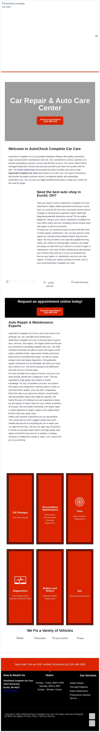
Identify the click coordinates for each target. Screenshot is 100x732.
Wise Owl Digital (15, 716)
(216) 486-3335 (77, 664)
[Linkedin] (92, 716)
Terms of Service (47, 716)
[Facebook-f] (92, 723)
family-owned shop (26, 170)
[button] (7, 639)
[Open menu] (96, 36)
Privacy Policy (30, 716)
